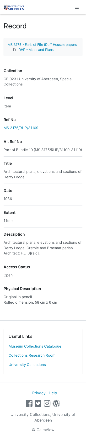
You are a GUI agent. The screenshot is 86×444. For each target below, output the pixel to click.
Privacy (39, 393)
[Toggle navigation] (77, 7)
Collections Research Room (32, 355)
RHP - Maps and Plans (36, 50)
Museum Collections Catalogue (35, 346)
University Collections (27, 364)
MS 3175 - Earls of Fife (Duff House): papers (42, 44)
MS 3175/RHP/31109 (21, 128)
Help (53, 393)
